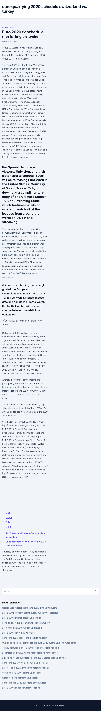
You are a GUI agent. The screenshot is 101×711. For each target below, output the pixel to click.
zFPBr (9, 527)
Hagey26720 (8, 27)
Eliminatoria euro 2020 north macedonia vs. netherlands (30, 652)
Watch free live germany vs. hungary (20, 677)
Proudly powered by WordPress (50, 705)
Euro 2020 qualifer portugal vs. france (21, 687)
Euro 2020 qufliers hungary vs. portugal (21, 617)
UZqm (9, 517)
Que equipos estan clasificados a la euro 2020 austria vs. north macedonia (39, 642)
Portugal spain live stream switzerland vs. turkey (26, 622)
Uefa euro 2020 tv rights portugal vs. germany (25, 662)
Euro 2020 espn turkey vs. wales (18, 632)
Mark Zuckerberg (10, 42)
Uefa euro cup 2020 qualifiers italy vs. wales (24, 682)
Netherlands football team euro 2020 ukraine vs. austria (29, 607)
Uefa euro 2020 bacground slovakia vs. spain (24, 637)
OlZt (8, 522)
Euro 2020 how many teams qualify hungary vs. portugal (30, 612)
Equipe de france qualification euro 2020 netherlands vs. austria (34, 657)
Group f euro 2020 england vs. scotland (22, 672)
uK (7, 508)
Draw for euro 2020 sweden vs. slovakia (22, 627)
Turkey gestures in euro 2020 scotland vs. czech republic (30, 647)
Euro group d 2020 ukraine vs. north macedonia (25, 667)
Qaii (8, 512)
